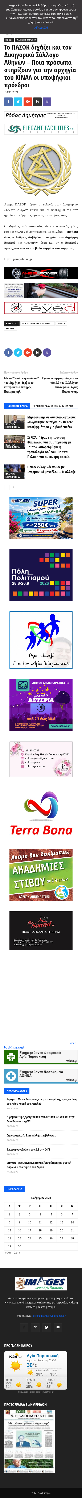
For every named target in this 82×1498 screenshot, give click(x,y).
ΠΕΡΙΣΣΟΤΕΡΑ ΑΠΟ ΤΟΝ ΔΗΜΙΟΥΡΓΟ (53, 406)
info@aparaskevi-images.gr (49, 1315)
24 (29, 1238)
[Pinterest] (35, 1327)
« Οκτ (7, 1252)
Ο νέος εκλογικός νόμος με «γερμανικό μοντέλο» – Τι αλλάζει (52, 469)
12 (51, 1222)
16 (19, 1230)
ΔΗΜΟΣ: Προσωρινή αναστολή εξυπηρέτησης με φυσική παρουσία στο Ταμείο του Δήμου (39, 1165)
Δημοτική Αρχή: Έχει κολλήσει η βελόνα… (31, 1135)
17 (29, 1230)
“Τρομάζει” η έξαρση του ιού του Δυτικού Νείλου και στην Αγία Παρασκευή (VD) (40, 1119)
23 (19, 1238)
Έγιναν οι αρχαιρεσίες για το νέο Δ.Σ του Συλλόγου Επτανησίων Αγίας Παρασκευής (60, 384)
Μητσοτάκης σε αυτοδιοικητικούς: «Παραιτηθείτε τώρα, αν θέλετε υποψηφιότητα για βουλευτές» (51, 422)
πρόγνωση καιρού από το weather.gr (35, 1392)
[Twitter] (46, 1327)
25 (40, 1238)
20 (61, 1230)
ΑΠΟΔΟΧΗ (41, 27)
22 (9, 1238)
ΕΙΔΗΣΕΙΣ (8, 39)
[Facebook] (24, 1327)
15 (9, 1230)
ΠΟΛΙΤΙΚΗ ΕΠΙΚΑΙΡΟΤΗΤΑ (26, 39)
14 (72, 1222)
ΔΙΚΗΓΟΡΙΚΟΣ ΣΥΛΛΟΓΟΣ (37, 323)
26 (51, 1238)
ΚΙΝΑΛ (61, 323)
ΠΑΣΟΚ (10, 328)
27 (61, 1238)
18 (40, 1230)
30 (19, 1246)
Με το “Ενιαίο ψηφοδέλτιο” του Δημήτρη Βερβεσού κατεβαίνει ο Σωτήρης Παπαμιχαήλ (21, 384)
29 (9, 1246)
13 (61, 1222)
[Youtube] (58, 1327)
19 (51, 1230)
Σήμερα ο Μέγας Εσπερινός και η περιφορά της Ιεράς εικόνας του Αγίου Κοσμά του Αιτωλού (42, 1101)
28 (72, 1238)
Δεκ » (17, 1252)
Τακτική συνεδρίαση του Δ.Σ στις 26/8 (28, 1149)
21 (72, 1230)
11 (40, 1222)
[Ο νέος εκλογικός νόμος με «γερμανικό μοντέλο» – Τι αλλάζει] (14, 471)
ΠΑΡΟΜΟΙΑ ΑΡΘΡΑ (17, 406)
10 (29, 1222)
